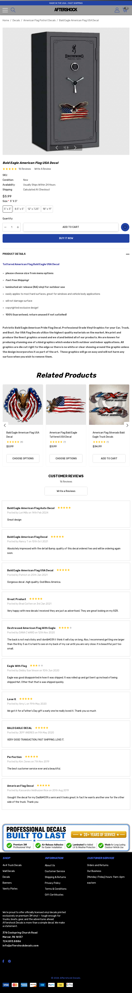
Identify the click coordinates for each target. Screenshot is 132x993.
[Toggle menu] (5, 10)
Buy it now (66, 238)
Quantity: (8, 218)
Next (75, 148)
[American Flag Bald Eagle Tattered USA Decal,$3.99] (66, 404)
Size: (10, 201)
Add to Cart (71, 227)
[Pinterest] (10, 961)
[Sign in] (116, 10)
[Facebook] (3, 961)
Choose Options (23, 458)
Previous (57, 148)
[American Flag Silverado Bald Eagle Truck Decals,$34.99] (109, 404)
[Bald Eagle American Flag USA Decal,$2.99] (23, 404)
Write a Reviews (66, 491)
